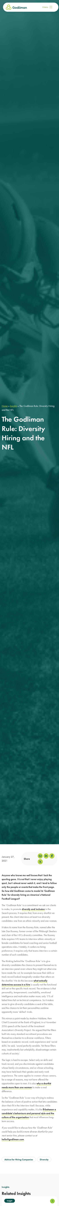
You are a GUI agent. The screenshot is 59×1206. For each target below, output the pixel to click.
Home (5, 406)
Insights (13, 406)
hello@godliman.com (13, 1139)
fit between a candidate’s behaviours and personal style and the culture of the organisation (29, 1113)
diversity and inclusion (33, 909)
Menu (45, 7)
